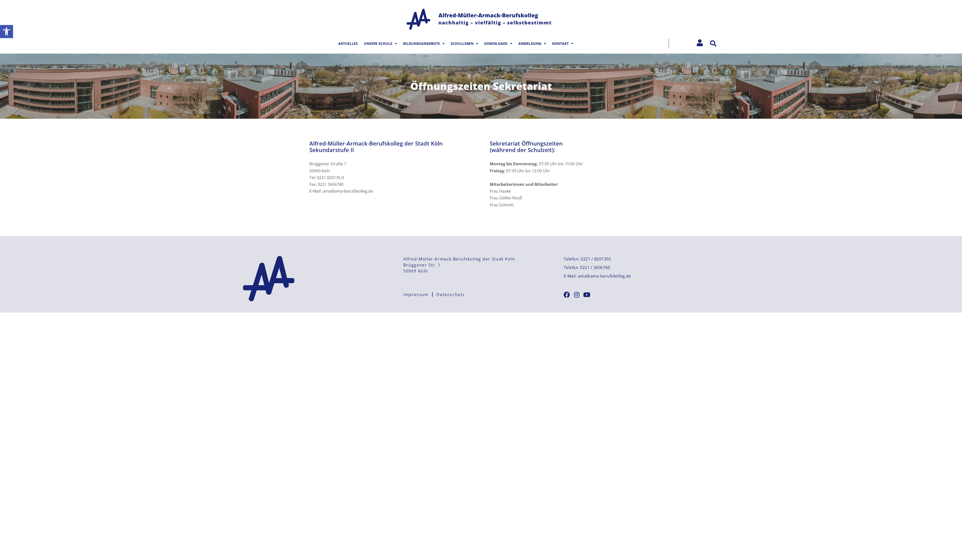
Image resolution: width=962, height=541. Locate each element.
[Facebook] (567, 295)
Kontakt (560, 43)
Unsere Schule (378, 43)
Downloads (496, 43)
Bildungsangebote (421, 43)
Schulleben (462, 43)
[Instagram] (577, 295)
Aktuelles (348, 43)
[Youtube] (587, 295)
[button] (6, 31)
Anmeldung (529, 43)
